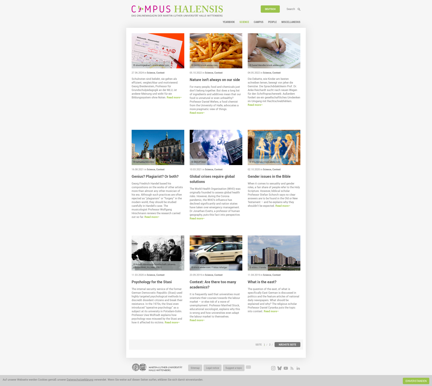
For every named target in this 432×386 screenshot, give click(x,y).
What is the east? (262, 281)
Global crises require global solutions (212, 179)
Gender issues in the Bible (269, 176)
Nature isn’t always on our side (215, 79)
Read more (173, 97)
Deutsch (270, 9)
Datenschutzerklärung (80, 379)
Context (160, 72)
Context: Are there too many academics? (213, 284)
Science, (151, 72)
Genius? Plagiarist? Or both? (155, 176)
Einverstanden (416, 381)
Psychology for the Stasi (152, 281)
